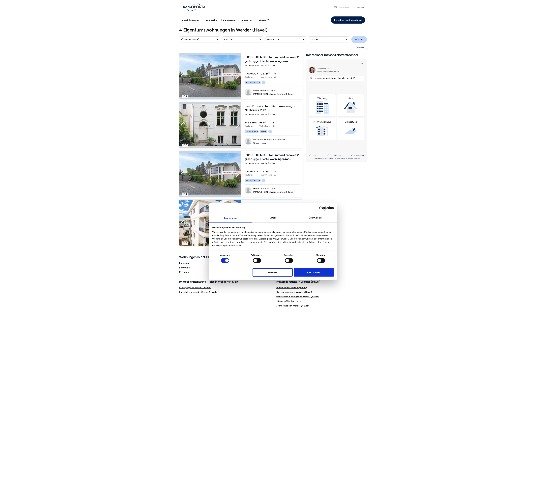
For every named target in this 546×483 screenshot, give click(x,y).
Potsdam (184, 263)
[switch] (257, 260)
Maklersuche (210, 20)
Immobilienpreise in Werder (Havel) (198, 292)
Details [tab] (273, 218)
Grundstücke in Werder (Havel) (292, 305)
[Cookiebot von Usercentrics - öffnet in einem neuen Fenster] (321, 208)
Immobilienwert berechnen (348, 20)
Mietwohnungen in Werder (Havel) (294, 292)
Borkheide (184, 267)
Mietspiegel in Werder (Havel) (195, 287)
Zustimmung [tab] (230, 218)
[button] (183, 76)
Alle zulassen (313, 272)
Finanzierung (228, 20)
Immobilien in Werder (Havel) (291, 287)
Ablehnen (272, 272)
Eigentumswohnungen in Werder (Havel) (297, 296)
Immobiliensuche (190, 20)
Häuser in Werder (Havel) (289, 301)
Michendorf (185, 272)
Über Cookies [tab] (315, 218)
